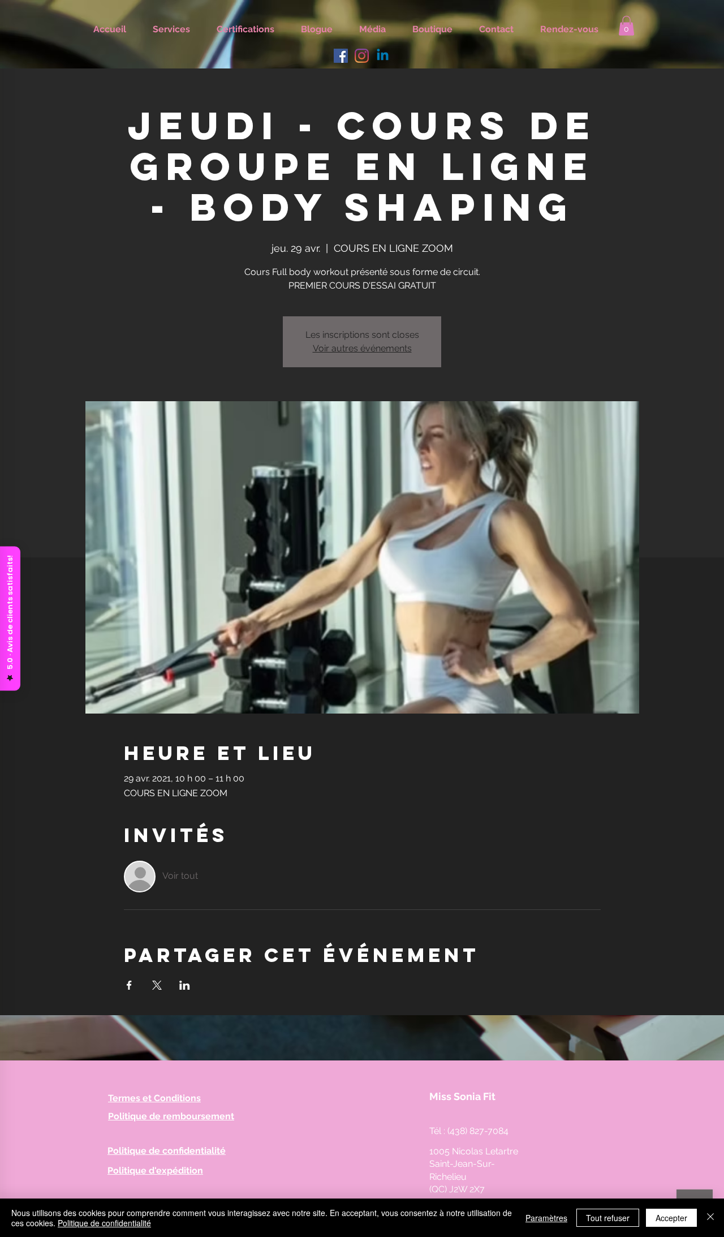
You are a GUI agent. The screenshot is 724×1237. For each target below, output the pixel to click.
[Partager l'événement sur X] (157, 985)
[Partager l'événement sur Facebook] (129, 985)
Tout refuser (608, 1217)
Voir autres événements (362, 348)
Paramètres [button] (546, 1217)
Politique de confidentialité (104, 1223)
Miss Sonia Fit (462, 1096)
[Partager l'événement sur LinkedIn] (184, 985)
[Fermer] (710, 1218)
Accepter (671, 1217)
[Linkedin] (383, 56)
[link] (626, 26)
